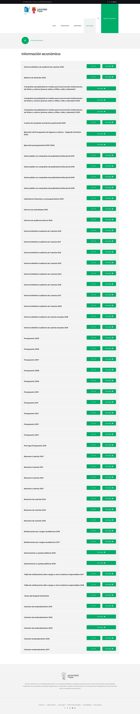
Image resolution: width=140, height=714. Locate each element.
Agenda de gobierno (110, 18)
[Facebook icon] (107, 2)
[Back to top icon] (70, 701)
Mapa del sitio (51, 705)
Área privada (97, 705)
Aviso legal (61, 705)
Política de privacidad (73, 705)
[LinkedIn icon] (116, 2)
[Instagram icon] (111, 2)
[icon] (113, 2)
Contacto (42, 705)
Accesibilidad (87, 705)
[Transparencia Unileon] (35, 11)
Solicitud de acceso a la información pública (38, 2)
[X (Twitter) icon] (109, 2)
